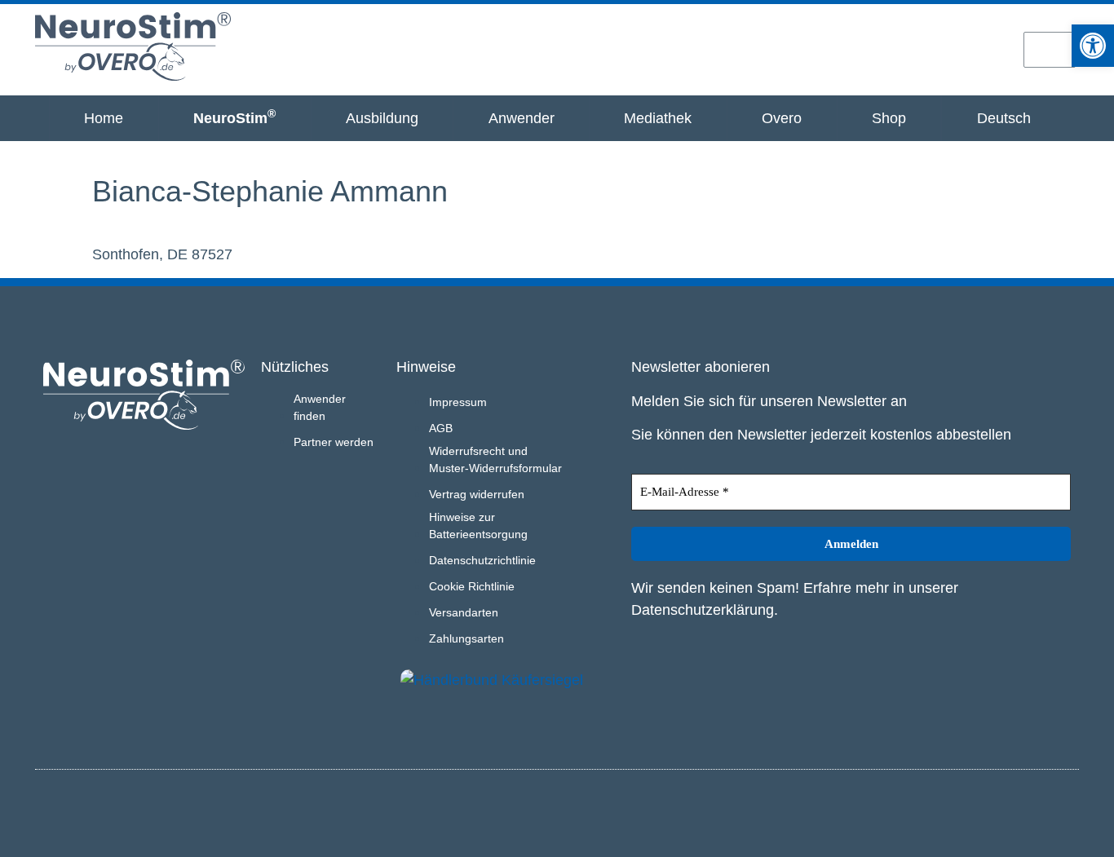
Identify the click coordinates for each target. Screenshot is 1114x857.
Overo (782, 118)
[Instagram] (1036, 810)
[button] (1093, 45)
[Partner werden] (933, 49)
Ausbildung (382, 118)
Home (103, 118)
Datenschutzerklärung (702, 610)
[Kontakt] (991, 49)
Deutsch (1004, 118)
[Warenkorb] (1049, 50)
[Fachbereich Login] (876, 49)
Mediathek (658, 118)
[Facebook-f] (1063, 810)
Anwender (521, 118)
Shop (889, 118)
